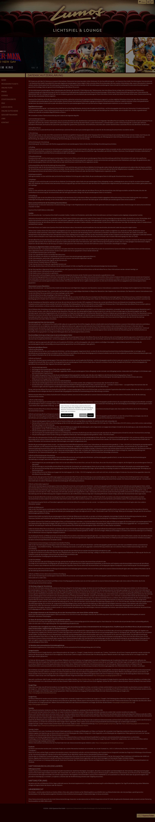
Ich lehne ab (83, 415)
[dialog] (77, 411)
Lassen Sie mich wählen (67, 415)
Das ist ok (90, 415)
